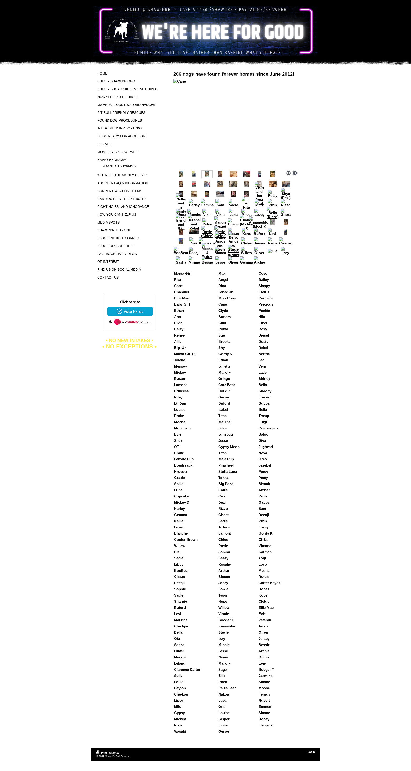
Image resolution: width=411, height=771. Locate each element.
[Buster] (233, 222)
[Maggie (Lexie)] (220, 222)
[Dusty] (246, 184)
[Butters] (181, 184)
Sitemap (114, 752)
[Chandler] (259, 174)
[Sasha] (181, 260)
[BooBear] (181, 251)
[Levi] (272, 232)
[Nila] (233, 174)
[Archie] (259, 260)
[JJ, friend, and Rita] (181, 222)
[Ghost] (181, 213)
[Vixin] (272, 203)
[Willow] (246, 251)
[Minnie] (194, 260)
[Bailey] (194, 174)
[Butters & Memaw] (220, 194)
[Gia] (272, 251)
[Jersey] (259, 241)
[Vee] (194, 241)
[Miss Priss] (194, 184)
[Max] (220, 174)
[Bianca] (220, 251)
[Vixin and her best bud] (259, 194)
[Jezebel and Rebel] (194, 222)
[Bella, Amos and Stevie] (220, 241)
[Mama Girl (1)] (246, 174)
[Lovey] (259, 213)
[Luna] (233, 213)
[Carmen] (285, 241)
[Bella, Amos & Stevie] (233, 241)
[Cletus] (246, 241)
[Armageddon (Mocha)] (259, 222)
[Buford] (259, 232)
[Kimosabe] (207, 241)
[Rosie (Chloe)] (207, 232)
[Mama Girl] (273, 184)
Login (311, 752)
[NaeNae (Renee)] (272, 222)
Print (104, 752)
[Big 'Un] (220, 184)
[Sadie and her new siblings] (246, 194)
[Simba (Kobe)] (233, 251)
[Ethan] (181, 174)
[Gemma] (207, 203)
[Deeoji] (194, 251)
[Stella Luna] (207, 194)
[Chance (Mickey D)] (233, 194)
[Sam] (220, 203)
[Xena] (246, 232)
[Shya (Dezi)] (286, 194)
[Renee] (207, 184)
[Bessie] (207, 260)
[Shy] (233, 184)
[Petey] (272, 194)
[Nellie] (272, 241)
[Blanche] (194, 213)
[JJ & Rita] (246, 203)
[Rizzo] (259, 203)
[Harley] (194, 203)
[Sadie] (233, 203)
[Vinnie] (285, 232)
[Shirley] (194, 194)
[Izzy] (285, 251)
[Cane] (236, 123)
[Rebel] (286, 184)
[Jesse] (220, 260)
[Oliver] (259, 251)
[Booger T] (181, 241)
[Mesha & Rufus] (207, 251)
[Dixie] (272, 174)
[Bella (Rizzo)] (273, 213)
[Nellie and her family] (181, 203)
